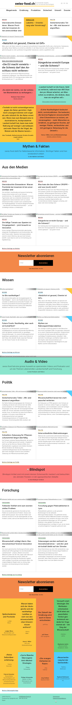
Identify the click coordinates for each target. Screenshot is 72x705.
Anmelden (43, 263)
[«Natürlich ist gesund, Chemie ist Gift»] (36, 37)
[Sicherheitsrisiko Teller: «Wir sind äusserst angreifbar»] (18, 391)
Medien (40, 59)
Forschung (6, 502)
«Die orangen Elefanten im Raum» (45, 661)
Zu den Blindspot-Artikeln (36, 479)
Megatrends (11, 10)
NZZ (18, 139)
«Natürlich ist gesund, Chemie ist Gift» (23, 43)
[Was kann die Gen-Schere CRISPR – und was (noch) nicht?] (54, 177)
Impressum (56, 696)
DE (62, 3)
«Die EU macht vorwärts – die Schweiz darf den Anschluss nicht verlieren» (16, 67)
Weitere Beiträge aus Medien (11, 248)
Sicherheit (47, 10)
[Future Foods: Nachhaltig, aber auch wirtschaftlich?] (18, 317)
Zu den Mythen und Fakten (36, 156)
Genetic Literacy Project (54, 137)
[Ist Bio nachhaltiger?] (18, 289)
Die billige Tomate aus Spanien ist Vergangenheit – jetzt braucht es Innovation (16, 225)
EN (67, 3)
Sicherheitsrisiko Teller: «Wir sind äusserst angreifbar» (60, 25)
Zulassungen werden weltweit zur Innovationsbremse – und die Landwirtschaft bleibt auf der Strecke (53, 543)
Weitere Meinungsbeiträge (10, 690)
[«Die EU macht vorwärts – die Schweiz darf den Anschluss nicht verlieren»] (18, 57)
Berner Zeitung (18, 98)
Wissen (4, 39)
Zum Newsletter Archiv (36, 268)
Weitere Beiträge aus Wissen (11, 352)
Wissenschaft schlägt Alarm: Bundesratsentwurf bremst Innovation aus (17, 543)
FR (64, 3)
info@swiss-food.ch (25, 696)
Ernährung (23, 10)
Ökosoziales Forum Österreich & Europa (54, 102)
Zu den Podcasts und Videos (36, 371)
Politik (4, 394)
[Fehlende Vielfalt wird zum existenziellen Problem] (18, 499)
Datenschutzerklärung (59, 698)
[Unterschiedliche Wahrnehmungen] (54, 427)
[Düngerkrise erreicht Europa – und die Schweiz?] (54, 56)
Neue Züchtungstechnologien (12, 61)
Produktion (35, 10)
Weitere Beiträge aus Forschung (12, 574)
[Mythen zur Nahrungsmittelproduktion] (54, 317)
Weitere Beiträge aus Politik (10, 462)
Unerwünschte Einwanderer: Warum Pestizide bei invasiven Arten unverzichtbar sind (17, 187)
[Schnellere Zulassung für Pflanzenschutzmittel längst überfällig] (18, 428)
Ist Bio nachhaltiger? (11, 295)
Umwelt (58, 10)
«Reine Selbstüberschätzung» (9, 657)
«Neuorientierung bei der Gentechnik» (63, 660)
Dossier (67, 10)
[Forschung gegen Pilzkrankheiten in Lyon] (54, 499)
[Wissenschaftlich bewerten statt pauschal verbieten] (54, 391)
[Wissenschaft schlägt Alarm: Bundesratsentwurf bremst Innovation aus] (18, 534)
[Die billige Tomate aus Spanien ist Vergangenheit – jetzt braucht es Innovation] (18, 215)
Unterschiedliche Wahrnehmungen (53, 433)
